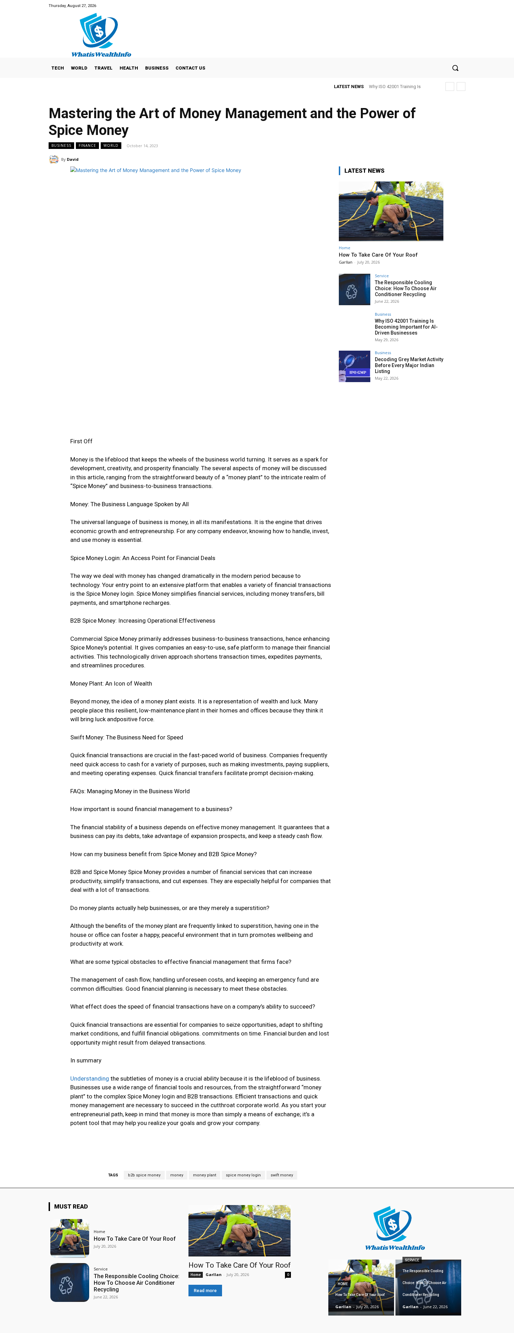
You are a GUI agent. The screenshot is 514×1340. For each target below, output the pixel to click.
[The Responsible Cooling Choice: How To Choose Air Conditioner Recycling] (354, 289)
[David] (55, 159)
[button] (455, 68)
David (73, 159)
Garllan (345, 262)
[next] (461, 86)
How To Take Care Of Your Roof (378, 255)
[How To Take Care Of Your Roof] (391, 211)
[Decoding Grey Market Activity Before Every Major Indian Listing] (354, 366)
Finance (87, 145)
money (176, 1175)
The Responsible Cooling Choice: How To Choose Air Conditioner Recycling (406, 288)
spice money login (243, 1175)
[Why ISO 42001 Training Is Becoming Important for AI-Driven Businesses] (354, 328)
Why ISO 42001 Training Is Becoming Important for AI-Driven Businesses (406, 327)
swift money (282, 1175)
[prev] (449, 86)
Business (61, 145)
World (111, 145)
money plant (204, 1175)
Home (344, 248)
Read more (205, 1290)
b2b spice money (144, 1175)
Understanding (89, 1078)
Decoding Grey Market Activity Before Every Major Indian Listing (409, 365)
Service (382, 276)
